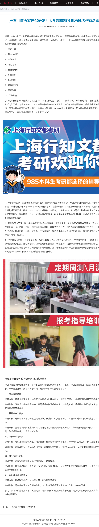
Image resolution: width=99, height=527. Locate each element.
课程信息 (23, 3)
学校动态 (54, 3)
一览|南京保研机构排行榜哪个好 (23, 507)
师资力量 (69, 3)
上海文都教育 (14, 9)
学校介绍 (39, 3)
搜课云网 (3, 9)
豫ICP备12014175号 (58, 520)
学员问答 (25, 9)
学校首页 (8, 3)
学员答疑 (85, 3)
